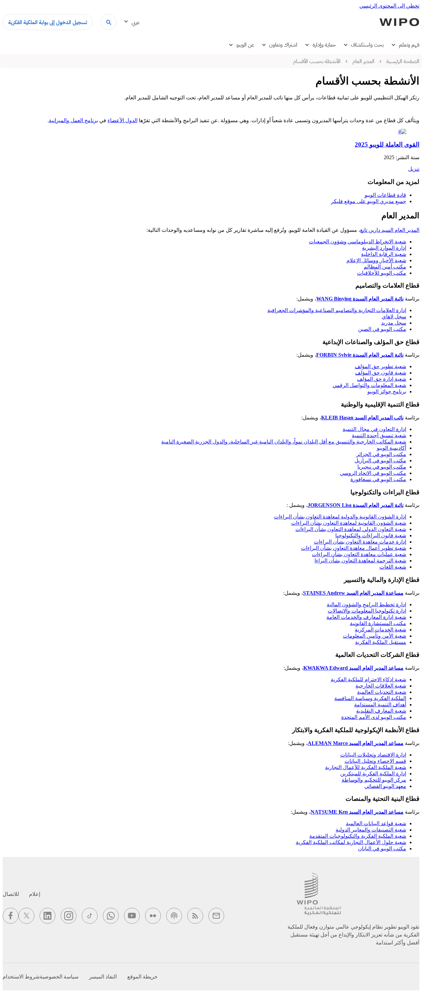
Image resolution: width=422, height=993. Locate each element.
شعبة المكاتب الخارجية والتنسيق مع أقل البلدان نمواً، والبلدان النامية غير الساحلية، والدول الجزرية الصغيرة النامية (283, 441)
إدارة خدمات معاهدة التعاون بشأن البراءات (360, 542)
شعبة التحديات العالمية (381, 692)
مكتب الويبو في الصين (382, 329)
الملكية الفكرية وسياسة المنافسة (370, 698)
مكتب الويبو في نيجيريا (381, 467)
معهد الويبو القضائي (385, 786)
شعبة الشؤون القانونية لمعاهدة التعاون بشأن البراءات (348, 523)
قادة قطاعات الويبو (385, 195)
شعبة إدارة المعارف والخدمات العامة (366, 617)
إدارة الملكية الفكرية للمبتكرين (373, 773)
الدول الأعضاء (122, 120)
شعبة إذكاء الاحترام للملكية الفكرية (368, 679)
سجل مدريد (393, 323)
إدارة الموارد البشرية (384, 248)
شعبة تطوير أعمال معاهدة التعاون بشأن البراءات (353, 548)
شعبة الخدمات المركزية (380, 629)
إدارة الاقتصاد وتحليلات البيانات (373, 755)
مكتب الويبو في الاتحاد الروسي (373, 473)
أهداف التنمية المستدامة (380, 704)
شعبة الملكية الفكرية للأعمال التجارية (365, 767)
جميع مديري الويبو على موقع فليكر (368, 201)
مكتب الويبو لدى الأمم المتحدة (373, 717)
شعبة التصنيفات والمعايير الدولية (371, 830)
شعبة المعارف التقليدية (381, 711)
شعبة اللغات (392, 567)
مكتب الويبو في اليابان (382, 848)
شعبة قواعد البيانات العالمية (376, 823)
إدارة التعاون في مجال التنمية (374, 429)
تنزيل (413, 169)
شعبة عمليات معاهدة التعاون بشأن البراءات (359, 554)
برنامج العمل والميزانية (73, 120)
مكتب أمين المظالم (385, 266)
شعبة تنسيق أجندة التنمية (379, 435)
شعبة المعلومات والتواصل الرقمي (369, 385)
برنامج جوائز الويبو (386, 391)
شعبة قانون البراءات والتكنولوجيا (370, 535)
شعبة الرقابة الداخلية (383, 254)
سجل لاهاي (394, 316)
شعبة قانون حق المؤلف (380, 372)
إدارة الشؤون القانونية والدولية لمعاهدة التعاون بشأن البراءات (340, 516)
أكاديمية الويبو (391, 448)
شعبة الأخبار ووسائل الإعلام (376, 260)
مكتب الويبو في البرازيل (380, 460)
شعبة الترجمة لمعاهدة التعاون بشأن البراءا (360, 560)
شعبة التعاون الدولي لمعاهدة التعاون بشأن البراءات (350, 529)
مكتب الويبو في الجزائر (381, 454)
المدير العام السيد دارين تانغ (389, 230)
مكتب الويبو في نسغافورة (378, 479)
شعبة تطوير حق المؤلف (380, 366)
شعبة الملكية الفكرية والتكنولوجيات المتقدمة (357, 836)
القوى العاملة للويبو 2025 (387, 144)
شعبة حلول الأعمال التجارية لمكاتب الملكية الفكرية (351, 842)
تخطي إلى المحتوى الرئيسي (389, 6)
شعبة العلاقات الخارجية (380, 686)
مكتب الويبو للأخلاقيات (381, 273)
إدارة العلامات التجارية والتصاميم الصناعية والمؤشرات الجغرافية (336, 310)
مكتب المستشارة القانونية (378, 623)
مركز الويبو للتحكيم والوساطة (374, 780)
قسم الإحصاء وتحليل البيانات (375, 761)
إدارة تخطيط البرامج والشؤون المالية (366, 604)
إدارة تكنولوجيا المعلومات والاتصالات (367, 611)
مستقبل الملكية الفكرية (380, 642)
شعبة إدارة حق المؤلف (381, 379)
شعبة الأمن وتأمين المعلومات (374, 636)
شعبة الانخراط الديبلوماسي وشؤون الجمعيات (357, 241)
